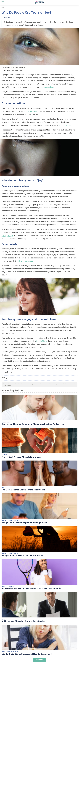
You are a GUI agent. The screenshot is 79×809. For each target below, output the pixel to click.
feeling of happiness (25, 261)
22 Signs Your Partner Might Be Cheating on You (24, 522)
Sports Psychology (8, 586)
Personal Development (10, 652)
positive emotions (47, 87)
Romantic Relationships (10, 520)
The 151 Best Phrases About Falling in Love (21, 457)
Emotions (11, 8)
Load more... (39, 660)
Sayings (4, 455)
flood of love (41, 341)
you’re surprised (30, 111)
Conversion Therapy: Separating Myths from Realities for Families (33, 424)
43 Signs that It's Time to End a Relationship (22, 555)
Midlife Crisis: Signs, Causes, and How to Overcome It (27, 654)
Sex (3, 487)
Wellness (4, 8)
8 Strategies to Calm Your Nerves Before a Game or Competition (32, 588)
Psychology (6, 422)
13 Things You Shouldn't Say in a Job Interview (23, 621)
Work (3, 619)
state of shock (7, 235)
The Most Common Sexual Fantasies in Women (23, 490)
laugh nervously (65, 125)
